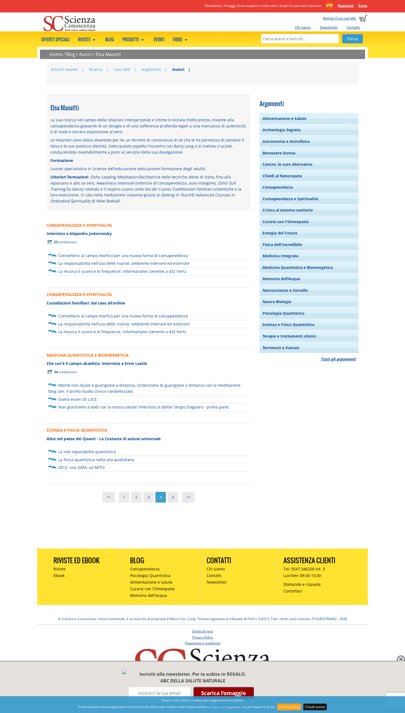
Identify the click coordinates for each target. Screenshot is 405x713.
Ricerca (95, 69)
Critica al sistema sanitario (288, 210)
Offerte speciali (55, 39)
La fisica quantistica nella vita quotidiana (96, 459)
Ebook (58, 575)
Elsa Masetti (108, 54)
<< (108, 497)
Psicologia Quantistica (283, 313)
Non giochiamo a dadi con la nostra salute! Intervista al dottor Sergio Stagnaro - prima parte (143, 407)
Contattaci (293, 591)
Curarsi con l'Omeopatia (286, 221)
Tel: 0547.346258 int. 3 (304, 569)
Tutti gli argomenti (338, 359)
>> (188, 497)
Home (56, 54)
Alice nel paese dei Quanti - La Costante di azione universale (104, 438)
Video (178, 39)
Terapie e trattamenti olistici (289, 336)
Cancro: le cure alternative (287, 164)
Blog (109, 39)
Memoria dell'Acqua (281, 278)
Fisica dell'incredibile (282, 244)
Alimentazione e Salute (284, 118)
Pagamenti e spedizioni (202, 643)
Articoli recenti (64, 69)
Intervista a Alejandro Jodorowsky (79, 233)
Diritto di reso (202, 631)
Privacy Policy (289, 706)
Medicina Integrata (280, 255)
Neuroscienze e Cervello (285, 290)
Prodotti (131, 39)
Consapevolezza (278, 187)
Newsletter (329, 27)
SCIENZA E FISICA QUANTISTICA (77, 430)
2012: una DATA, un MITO (81, 467)
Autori (85, 54)
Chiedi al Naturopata (282, 175)
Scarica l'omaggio (223, 693)
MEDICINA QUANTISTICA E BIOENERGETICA (88, 355)
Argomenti (151, 69)
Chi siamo (303, 27)
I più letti (122, 69)
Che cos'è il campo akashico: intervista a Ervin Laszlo (97, 363)
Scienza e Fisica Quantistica (288, 324)
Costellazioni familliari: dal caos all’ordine (86, 303)
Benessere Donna (279, 153)
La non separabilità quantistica (87, 451)
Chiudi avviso (315, 706)
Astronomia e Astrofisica (286, 141)
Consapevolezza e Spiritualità (290, 198)
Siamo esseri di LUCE (77, 399)
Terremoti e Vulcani (281, 347)
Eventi (159, 39)
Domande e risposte (302, 584)
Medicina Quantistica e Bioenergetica (298, 267)
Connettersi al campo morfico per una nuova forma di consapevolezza (123, 255)
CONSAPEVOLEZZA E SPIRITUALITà (79, 225)
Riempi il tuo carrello (339, 18)
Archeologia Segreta (282, 129)
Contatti (353, 27)
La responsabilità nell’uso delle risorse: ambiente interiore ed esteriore (124, 263)
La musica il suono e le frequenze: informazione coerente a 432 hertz (122, 271)
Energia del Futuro (280, 233)
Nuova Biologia (277, 301)
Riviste (84, 39)
